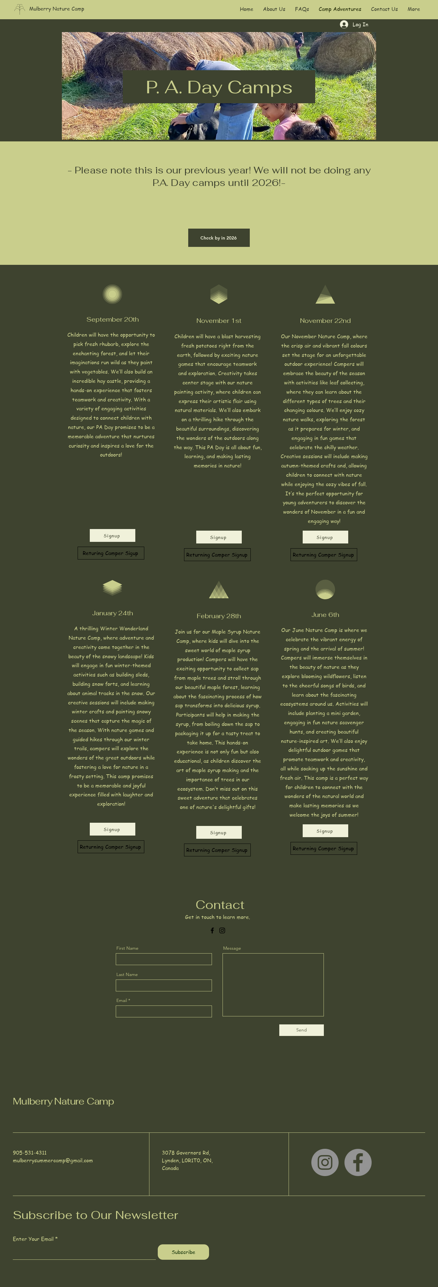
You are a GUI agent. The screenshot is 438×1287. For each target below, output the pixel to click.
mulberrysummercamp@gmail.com (53, 1160)
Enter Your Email (33, 1238)
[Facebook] (212, 930)
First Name (127, 948)
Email (121, 1000)
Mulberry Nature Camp (63, 1101)
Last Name (127, 974)
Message (232, 948)
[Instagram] (222, 930)
